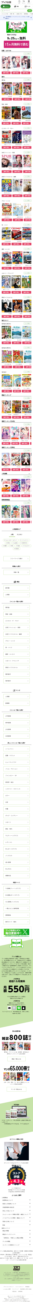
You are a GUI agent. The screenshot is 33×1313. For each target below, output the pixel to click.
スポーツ (8, 822)
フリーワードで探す (16, 558)
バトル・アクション (12, 769)
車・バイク (9, 647)
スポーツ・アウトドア (12, 660)
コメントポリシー (19, 1286)
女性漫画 (8, 736)
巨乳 (8, 543)
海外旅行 (8, 680)
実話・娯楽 (9, 614)
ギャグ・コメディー (12, 815)
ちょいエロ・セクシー (11, 540)
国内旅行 (8, 674)
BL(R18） (9, 869)
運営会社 (14, 1291)
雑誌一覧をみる (16, 1059)
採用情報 (20, 1291)
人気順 (8, 594)
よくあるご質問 (7, 1289)
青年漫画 (8, 722)
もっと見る (27, 53)
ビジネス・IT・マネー (12, 620)
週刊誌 (8, 607)
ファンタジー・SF (11, 775)
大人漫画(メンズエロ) (12, 901)
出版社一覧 (19, 13)
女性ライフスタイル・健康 (14, 634)
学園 (7, 809)
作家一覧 (12, 13)
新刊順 (8, 588)
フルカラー (27, 545)
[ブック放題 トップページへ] (6, 2)
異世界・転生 (10, 782)
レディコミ (9, 842)
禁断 (5, 545)
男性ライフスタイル (12, 667)
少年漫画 (8, 716)
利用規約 (27, 1286)
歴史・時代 (9, 829)
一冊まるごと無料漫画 (12, 908)
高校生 (17, 548)
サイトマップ (15, 1289)
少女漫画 (8, 729)
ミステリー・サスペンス (13, 789)
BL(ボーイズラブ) (11, 849)
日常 (7, 802)
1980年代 (24, 543)
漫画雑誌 (26, 13)
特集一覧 (16, 572)
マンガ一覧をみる (16, 1089)
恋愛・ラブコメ (10, 755)
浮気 (11, 545)
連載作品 (8, 875)
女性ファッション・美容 (13, 627)
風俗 (18, 545)
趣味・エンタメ (10, 654)
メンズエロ (9, 855)
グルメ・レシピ (10, 640)
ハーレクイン (25, 540)
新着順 (8, 703)
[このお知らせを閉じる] (31, 18)
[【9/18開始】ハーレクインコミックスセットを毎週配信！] (16, 17)
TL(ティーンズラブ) (12, 835)
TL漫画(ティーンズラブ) (13, 888)
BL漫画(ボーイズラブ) (12, 895)
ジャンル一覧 (5, 13)
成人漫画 (8, 862)
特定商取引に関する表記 (25, 1289)
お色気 (16, 543)
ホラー (8, 795)
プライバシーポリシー (9, 1286)
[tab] (6, 6)
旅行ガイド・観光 (11, 921)
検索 (30, 10)
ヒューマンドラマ (11, 762)
